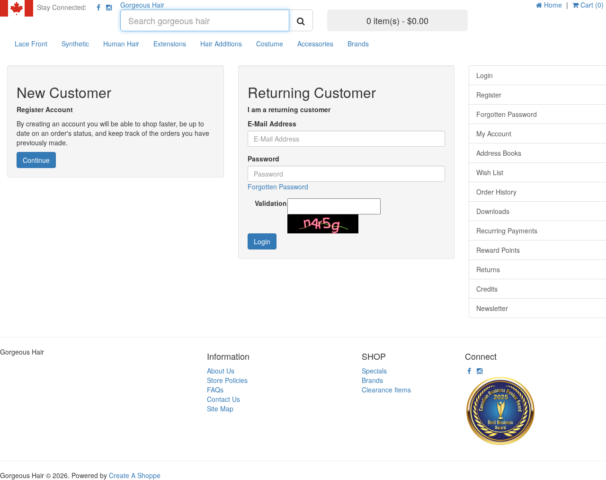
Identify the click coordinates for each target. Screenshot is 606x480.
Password (263, 158)
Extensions (169, 43)
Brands (358, 43)
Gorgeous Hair (142, 4)
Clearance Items (386, 389)
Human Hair (121, 43)
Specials (374, 370)
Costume (269, 43)
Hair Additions (221, 43)
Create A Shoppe (134, 475)
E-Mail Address (272, 123)
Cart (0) (591, 4)
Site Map (220, 408)
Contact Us (223, 399)
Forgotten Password (278, 186)
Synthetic (75, 43)
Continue (36, 160)
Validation (268, 203)
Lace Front (31, 43)
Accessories (315, 43)
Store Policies (227, 380)
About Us (220, 370)
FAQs (215, 389)
